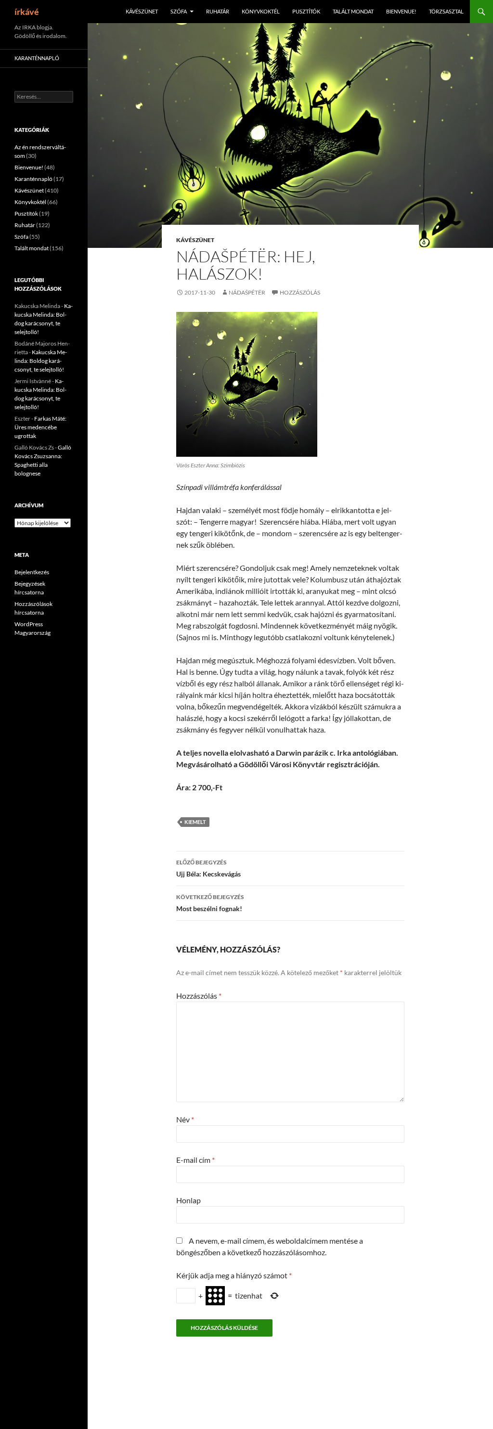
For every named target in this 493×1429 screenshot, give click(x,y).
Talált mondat (353, 11)
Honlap (188, 1200)
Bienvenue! (401, 11)
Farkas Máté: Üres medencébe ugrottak (40, 427)
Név (185, 1119)
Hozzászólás (300, 292)
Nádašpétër (247, 292)
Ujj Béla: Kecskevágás (208, 868)
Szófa (178, 11)
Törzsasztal (446, 11)
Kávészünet (142, 11)
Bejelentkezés (31, 572)
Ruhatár (217, 11)
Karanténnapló (36, 58)
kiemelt (195, 822)
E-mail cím (195, 1159)
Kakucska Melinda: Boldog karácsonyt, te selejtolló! (40, 360)
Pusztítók (306, 11)
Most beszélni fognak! (210, 903)
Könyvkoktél (261, 11)
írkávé (26, 11)
